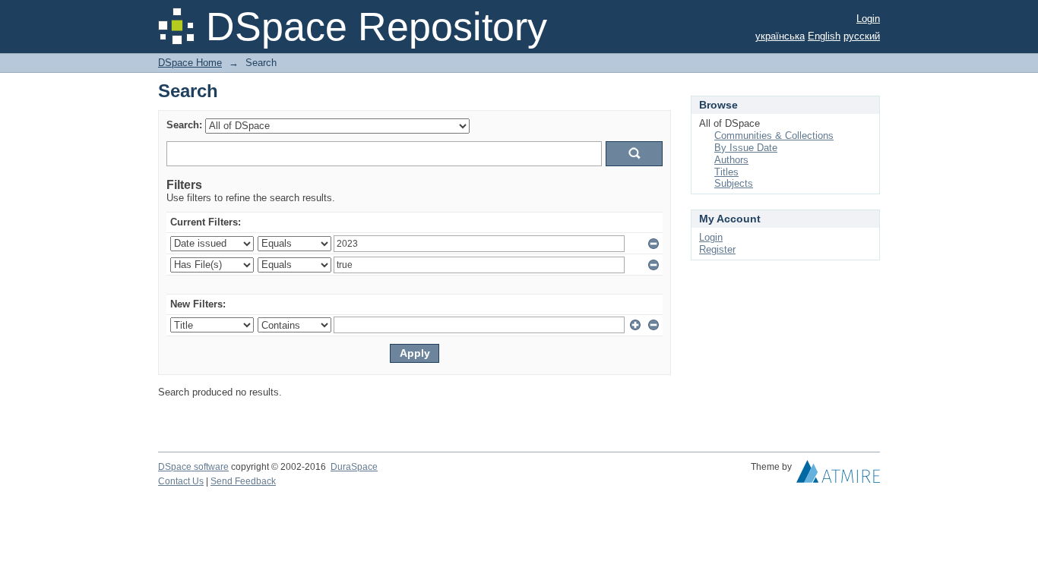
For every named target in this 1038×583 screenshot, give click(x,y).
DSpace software (193, 467)
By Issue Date (745, 147)
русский (861, 36)
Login (868, 18)
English (824, 36)
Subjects (733, 183)
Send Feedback (243, 481)
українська (780, 36)
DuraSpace (354, 467)
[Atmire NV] (838, 475)
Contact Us (181, 481)
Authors (731, 159)
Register (717, 249)
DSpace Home (190, 62)
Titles (726, 172)
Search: (184, 125)
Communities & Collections (774, 135)
